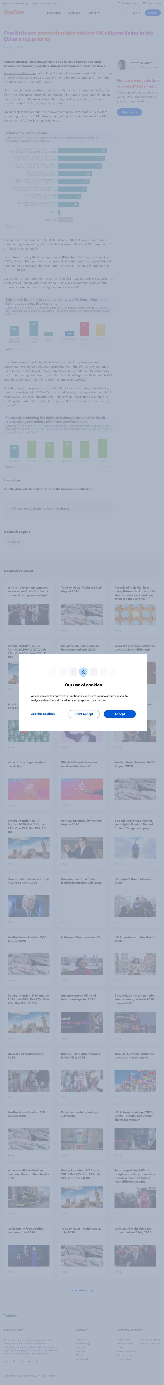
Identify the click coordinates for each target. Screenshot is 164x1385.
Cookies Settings (43, 713)
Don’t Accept (83, 714)
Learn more (99, 700)
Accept (120, 714)
